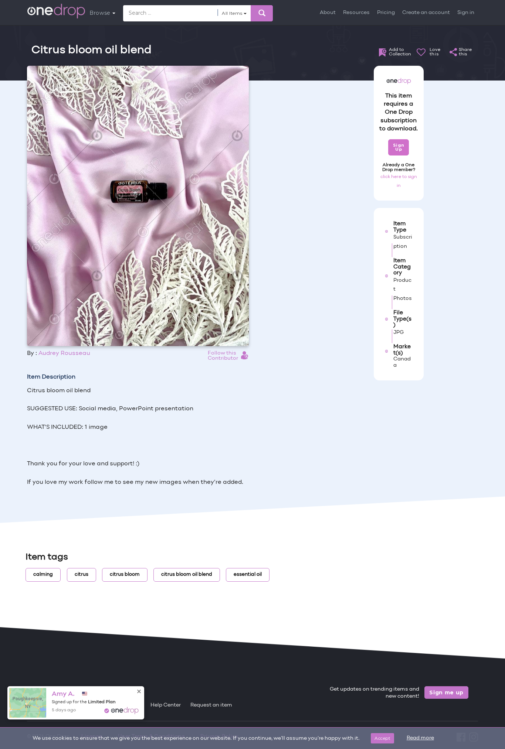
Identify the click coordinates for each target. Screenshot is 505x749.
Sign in (465, 12)
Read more (420, 738)
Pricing (386, 12)
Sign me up (446, 692)
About (328, 12)
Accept (382, 738)
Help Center (165, 705)
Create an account (426, 12)
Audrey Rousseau (64, 353)
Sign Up (398, 147)
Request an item (211, 705)
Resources (356, 12)
